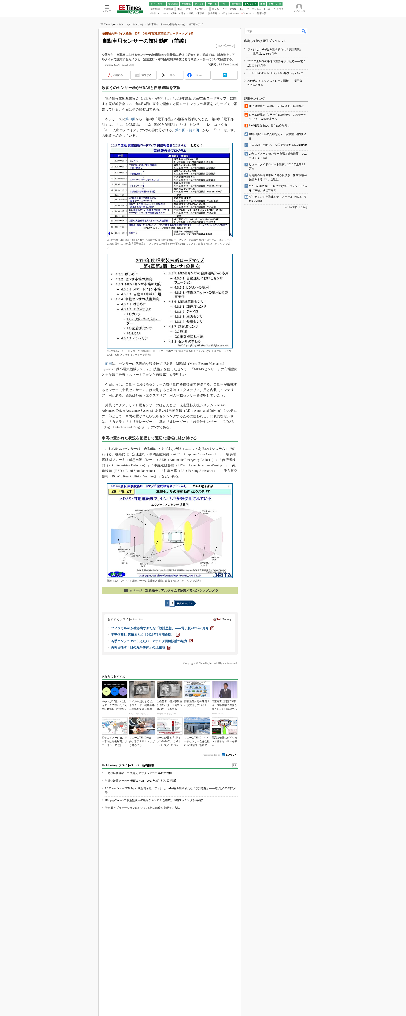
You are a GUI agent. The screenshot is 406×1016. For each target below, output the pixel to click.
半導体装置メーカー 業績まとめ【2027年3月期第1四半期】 (141, 780)
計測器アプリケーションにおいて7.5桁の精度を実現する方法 (142, 807)
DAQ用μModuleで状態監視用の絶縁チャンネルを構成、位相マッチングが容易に (154, 800)
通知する (146, 75)
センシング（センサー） (131, 24)
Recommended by (212, 754)
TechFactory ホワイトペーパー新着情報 (128, 765)
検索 (304, 31)
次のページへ (184, 603)
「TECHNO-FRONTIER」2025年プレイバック (275, 73)
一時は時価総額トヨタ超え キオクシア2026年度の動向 (138, 773)
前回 (108, 363)
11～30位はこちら (297, 207)
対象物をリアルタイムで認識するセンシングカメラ (171, 590)
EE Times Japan (108, 24)
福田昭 (212, 64)
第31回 (130, 119)
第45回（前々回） (188, 130)
